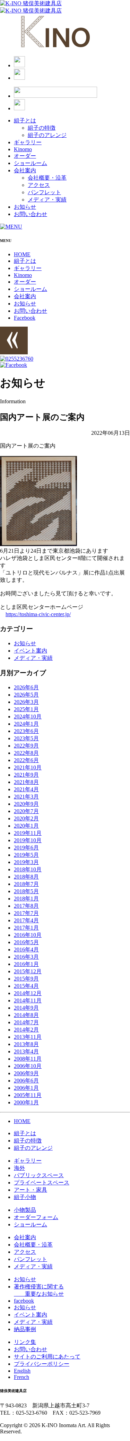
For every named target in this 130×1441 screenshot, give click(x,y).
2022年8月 (26, 753)
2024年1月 (26, 724)
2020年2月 (26, 818)
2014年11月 (28, 1000)
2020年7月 (26, 811)
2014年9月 (26, 1008)
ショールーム (30, 163)
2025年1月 (26, 709)
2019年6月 (26, 848)
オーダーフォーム (36, 1217)
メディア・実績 (47, 199)
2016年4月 (26, 949)
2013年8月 (26, 1044)
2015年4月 (26, 986)
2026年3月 (26, 702)
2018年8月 (26, 877)
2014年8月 (26, 1015)
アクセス (39, 185)
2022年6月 (26, 760)
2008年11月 (28, 1059)
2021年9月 (26, 775)
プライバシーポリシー (41, 1364)
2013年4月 (26, 1051)
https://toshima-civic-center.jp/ (38, 614)
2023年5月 (26, 738)
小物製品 (25, 1210)
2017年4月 (26, 920)
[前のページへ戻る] (14, 352)
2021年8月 (26, 782)
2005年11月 (28, 1095)
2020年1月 (26, 826)
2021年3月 (26, 797)
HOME (22, 254)
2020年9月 (26, 804)
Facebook (24, 318)
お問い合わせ (30, 214)
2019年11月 (28, 833)
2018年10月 (28, 869)
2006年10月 (28, 1066)
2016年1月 (26, 964)
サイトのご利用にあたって (47, 1357)
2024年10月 (28, 716)
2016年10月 (28, 935)
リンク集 (25, 1342)
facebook (24, 1301)
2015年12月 (28, 971)
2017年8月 (26, 906)
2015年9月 (26, 979)
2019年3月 (26, 862)
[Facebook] (19, 108)
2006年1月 (26, 1088)
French (21, 1377)
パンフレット (44, 192)
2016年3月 (26, 957)
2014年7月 (26, 1022)
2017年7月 (26, 913)
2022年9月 (26, 746)
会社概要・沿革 (47, 178)
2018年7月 (26, 884)
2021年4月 (26, 789)
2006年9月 (26, 1073)
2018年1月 (26, 898)
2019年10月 (28, 840)
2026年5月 (26, 695)
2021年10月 (28, 767)
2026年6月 (26, 687)
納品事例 (25, 1329)
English (22, 1371)
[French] (19, 78)
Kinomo (23, 149)
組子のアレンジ (47, 135)
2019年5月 (26, 855)
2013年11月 (28, 1037)
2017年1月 (26, 928)
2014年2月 (26, 1030)
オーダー (25, 156)
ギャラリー (28, 142)
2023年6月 (26, 731)
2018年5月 (26, 891)
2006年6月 (26, 1081)
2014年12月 (28, 993)
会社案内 (25, 170)
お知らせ (25, 207)
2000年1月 (26, 1102)
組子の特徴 (41, 128)
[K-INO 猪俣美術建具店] (31, 3)
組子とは (25, 120)
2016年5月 (26, 942)
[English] (19, 65)
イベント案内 (30, 651)
